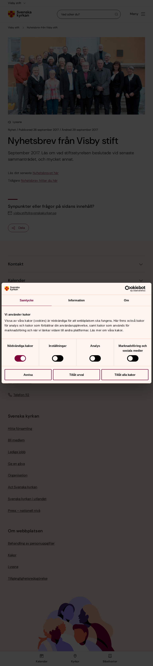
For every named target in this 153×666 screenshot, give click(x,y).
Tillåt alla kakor (125, 374)
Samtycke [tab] (26, 300)
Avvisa (28, 374)
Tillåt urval (76, 374)
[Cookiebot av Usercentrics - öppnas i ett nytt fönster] (131, 289)
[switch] (57, 358)
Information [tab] (76, 300)
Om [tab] (126, 300)
